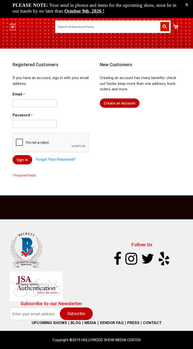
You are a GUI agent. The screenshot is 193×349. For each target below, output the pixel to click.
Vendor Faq (112, 323)
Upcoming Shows (49, 323)
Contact (152, 323)
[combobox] (113, 26)
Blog (76, 323)
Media (90, 323)
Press (133, 323)
